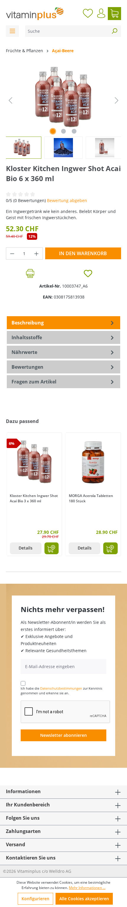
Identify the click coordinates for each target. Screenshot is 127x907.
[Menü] (12, 31)
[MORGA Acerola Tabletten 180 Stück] (93, 462)
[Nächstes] (116, 100)
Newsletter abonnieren (63, 735)
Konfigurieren (35, 898)
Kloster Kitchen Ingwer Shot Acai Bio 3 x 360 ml (34, 498)
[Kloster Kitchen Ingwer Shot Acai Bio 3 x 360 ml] (34, 462)
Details (25, 548)
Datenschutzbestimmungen (61, 688)
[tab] (63, 322)
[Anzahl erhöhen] (36, 253)
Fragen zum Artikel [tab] (34, 381)
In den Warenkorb (83, 253)
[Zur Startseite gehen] (35, 13)
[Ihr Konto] (101, 13)
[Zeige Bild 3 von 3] (74, 131)
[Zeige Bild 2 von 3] (63, 131)
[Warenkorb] (114, 13)
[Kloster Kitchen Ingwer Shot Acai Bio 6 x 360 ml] (63, 97)
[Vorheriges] (10, 100)
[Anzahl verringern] (12, 253)
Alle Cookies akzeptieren (84, 898)
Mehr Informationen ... (87, 887)
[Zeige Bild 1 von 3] (53, 131)
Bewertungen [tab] (27, 367)
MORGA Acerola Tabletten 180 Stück (91, 498)
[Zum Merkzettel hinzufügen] (88, 273)
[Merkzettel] (88, 13)
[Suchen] (114, 31)
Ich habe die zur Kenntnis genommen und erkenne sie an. (61, 691)
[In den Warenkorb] (51, 548)
